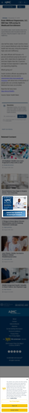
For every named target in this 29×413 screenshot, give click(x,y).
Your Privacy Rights (14, 401)
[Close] (27, 379)
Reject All (14, 405)
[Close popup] (25, 198)
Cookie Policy (13, 398)
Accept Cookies (14, 410)
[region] (14, 395)
